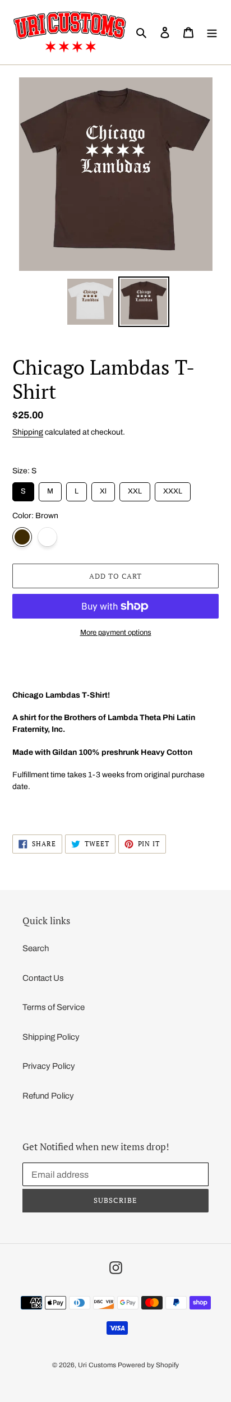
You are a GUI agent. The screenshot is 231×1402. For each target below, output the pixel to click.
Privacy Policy (48, 1066)
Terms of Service (53, 1007)
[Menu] (212, 32)
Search (35, 948)
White (47, 537)
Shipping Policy (51, 1036)
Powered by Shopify (148, 1365)
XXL (135, 488)
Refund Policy (48, 1095)
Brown (22, 537)
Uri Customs (97, 1365)
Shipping (27, 432)
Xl (103, 488)
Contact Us (43, 978)
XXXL (172, 488)
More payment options (115, 633)
